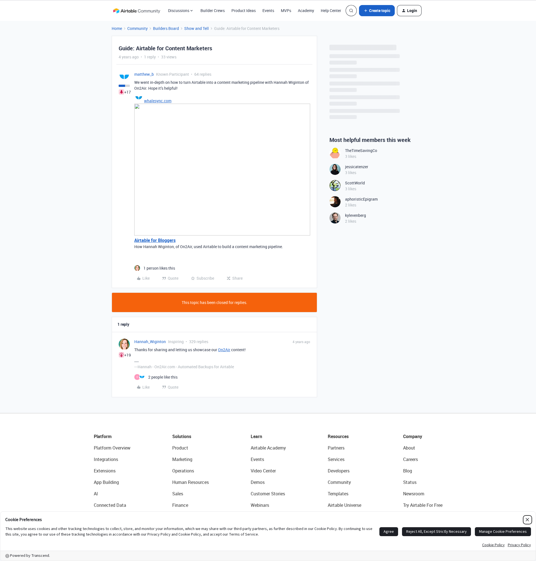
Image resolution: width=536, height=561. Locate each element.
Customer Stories (268, 494)
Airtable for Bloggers (155, 240)
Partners (336, 448)
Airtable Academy (268, 448)
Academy (306, 10)
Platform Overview (112, 448)
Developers (339, 471)
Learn (256, 436)
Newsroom (413, 494)
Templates (338, 494)
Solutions (181, 436)
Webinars (260, 505)
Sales (177, 494)
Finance (180, 505)
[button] (377, 10)
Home (117, 28)
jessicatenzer (356, 166)
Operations (183, 471)
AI (96, 494)
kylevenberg (355, 215)
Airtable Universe (344, 505)
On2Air (224, 349)
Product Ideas (243, 10)
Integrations (106, 459)
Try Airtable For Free (422, 505)
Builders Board (166, 28)
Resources (338, 436)
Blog (407, 471)
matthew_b (144, 74)
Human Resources (190, 482)
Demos (258, 482)
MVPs (286, 10)
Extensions (105, 471)
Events (268, 10)
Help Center (331, 10)
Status (410, 482)
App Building (106, 482)
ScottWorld (355, 183)
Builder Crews (212, 10)
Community (137, 28)
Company (412, 436)
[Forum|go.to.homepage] (136, 10)
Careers (410, 459)
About (409, 448)
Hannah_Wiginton (150, 341)
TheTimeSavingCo (361, 150)
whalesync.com (157, 100)
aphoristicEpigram (361, 199)
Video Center (263, 471)
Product (180, 448)
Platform (103, 436)
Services (336, 459)
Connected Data (110, 505)
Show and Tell (196, 28)
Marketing (182, 459)
